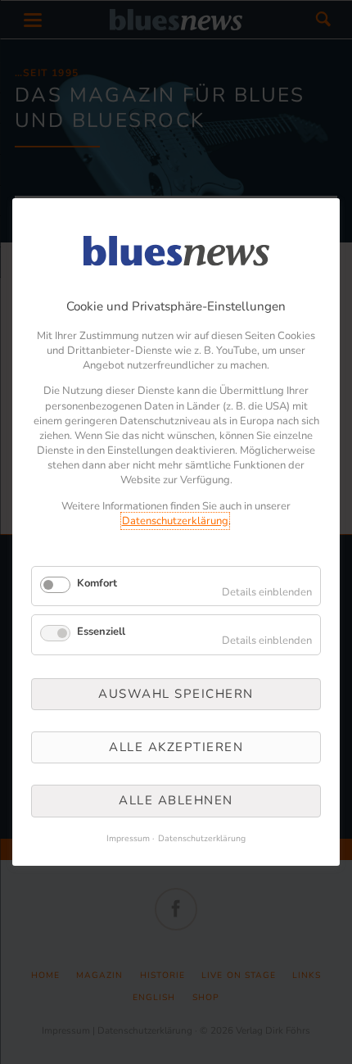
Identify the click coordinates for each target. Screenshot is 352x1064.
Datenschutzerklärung (175, 521)
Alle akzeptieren (176, 747)
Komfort (97, 583)
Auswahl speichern (176, 694)
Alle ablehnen (176, 801)
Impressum (128, 838)
